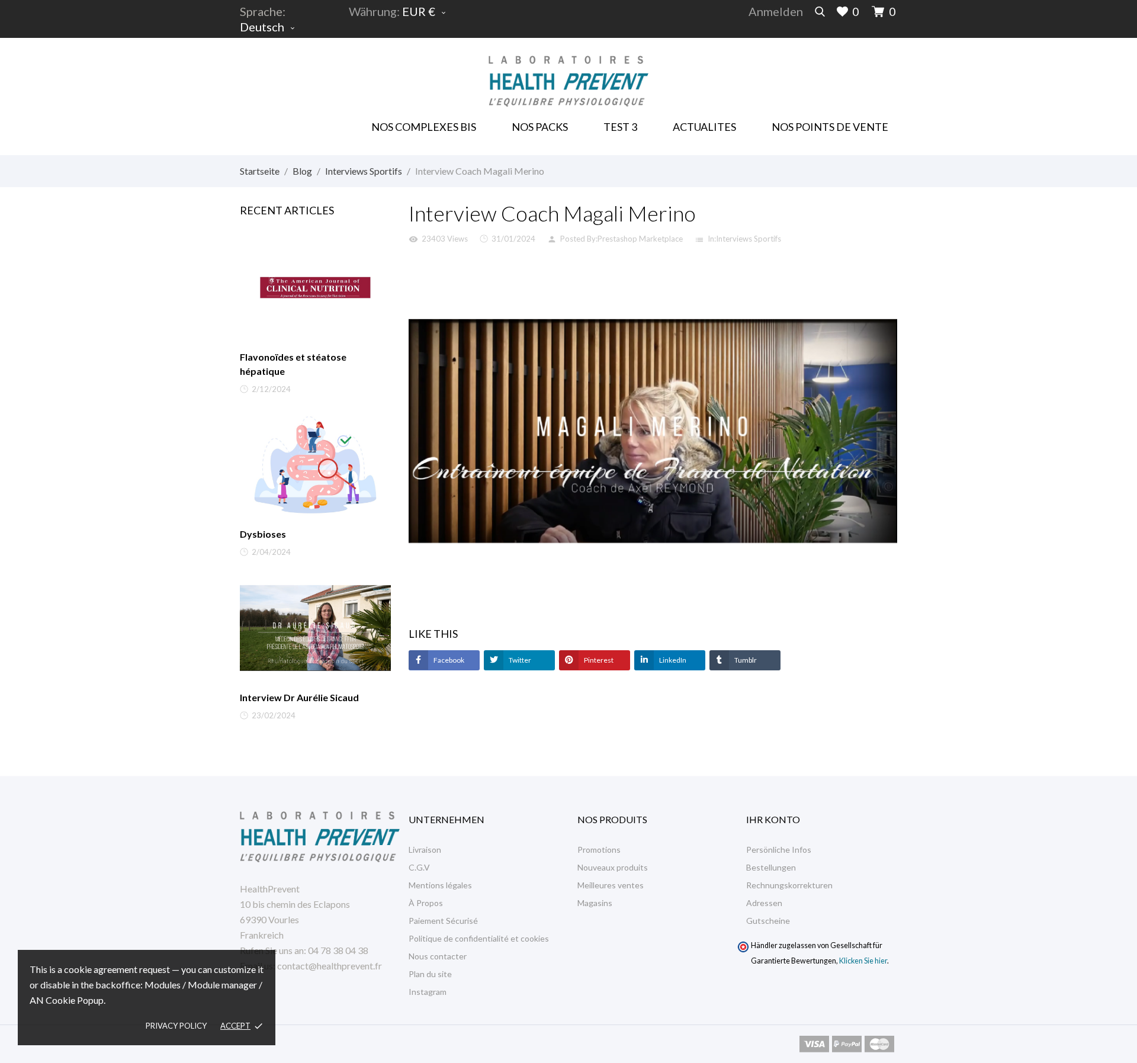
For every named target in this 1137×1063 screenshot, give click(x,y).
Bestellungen (771, 867)
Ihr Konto (773, 819)
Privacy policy (176, 1025)
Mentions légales (440, 885)
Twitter (519, 660)
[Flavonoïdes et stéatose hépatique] (315, 288)
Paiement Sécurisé (443, 921)
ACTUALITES (704, 126)
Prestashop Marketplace (640, 238)
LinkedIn (672, 660)
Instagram (428, 992)
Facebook (448, 660)
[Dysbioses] (315, 465)
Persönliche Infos (778, 849)
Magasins (594, 903)
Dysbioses (263, 533)
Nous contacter (438, 956)
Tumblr (745, 660)
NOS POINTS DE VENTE (830, 126)
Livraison (425, 849)
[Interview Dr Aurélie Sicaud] (315, 628)
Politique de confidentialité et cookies (479, 938)
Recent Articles (287, 210)
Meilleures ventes (610, 885)
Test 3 (620, 126)
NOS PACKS (542, 123)
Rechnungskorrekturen (789, 885)
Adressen (764, 903)
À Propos (426, 903)
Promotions (599, 849)
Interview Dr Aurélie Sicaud (299, 697)
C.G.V (419, 867)
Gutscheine (768, 921)
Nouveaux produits (612, 867)
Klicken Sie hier (863, 960)
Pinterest (598, 660)
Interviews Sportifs (748, 238)
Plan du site (430, 974)
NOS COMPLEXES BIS (423, 126)
